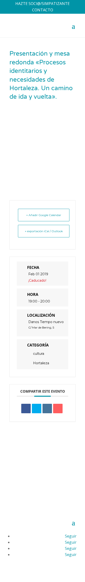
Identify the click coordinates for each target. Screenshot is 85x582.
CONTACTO (42, 10)
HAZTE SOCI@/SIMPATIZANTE (42, 3)
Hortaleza (41, 363)
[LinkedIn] (47, 408)
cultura (38, 353)
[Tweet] (36, 408)
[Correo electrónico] (58, 408)
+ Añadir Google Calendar (43, 215)
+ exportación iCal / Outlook (44, 231)
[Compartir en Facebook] (26, 408)
